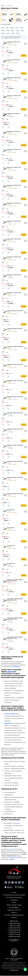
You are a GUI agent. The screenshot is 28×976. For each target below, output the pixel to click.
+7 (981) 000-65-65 (14, 936)
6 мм (3, 27)
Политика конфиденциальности (14, 915)
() (9, 713)
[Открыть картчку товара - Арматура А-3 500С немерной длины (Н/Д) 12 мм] (4, 600)
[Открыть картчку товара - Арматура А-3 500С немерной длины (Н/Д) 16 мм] (4, 639)
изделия (10, 671)
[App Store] (8, 887)
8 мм (7, 27)
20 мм (12, 30)
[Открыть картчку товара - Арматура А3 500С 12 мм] (4, 43)
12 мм (16, 27)
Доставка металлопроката (14, 897)
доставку (11, 849)
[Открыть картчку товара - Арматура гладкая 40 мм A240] (4, 495)
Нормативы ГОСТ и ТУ (14, 910)
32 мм (8, 33)
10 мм (12, 27)
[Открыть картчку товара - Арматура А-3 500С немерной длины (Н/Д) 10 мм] (4, 581)
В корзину (24, 55)
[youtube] (12, 882)
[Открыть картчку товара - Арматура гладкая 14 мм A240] (4, 381)
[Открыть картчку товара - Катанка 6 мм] (4, 511)
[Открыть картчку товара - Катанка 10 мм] (4, 547)
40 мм (18, 33)
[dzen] (19, 882)
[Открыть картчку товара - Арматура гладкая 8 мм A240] (4, 330)
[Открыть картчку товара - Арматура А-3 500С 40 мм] (4, 294)
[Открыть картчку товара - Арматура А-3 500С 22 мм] (4, 204)
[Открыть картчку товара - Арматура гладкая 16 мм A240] (4, 398)
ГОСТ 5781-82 (16, 666)
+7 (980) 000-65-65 (14, 923)
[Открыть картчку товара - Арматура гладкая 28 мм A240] (4, 478)
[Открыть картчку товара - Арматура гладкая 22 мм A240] (4, 446)
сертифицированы (13, 857)
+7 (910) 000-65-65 (14, 928)
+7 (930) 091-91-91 (14, 932)
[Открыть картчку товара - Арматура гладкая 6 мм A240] (4, 312)
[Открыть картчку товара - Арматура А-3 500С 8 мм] (4, 79)
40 (17, 823)
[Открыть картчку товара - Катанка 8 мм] (4, 529)
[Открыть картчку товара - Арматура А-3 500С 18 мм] (4, 168)
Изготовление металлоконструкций (14, 895)
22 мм (17, 30)
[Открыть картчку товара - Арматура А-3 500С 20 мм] (4, 186)
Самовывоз (14, 900)
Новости (14, 912)
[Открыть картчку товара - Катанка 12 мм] (4, 564)
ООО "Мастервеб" (14, 970)
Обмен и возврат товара (14, 905)
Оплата (14, 902)
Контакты (14, 917)
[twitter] (9, 882)
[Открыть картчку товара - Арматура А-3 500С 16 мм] (4, 132)
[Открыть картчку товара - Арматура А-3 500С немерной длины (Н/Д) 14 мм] (4, 619)
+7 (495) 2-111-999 (14, 926)
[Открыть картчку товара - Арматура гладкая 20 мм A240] (4, 430)
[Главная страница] (14, 870)
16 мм (3, 30)
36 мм (13, 33)
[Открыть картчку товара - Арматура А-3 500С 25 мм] (4, 222)
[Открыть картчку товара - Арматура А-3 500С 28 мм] (4, 240)
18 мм (8, 30)
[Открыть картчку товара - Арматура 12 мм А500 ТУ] (4, 115)
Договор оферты (14, 907)
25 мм (22, 30)
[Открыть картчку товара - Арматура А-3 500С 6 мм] (4, 61)
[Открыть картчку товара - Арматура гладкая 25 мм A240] (4, 462)
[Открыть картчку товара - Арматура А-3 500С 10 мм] (4, 97)
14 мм (21, 27)
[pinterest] (5, 882)
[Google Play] (19, 887)
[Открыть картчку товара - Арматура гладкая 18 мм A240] (4, 414)
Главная (14, 892)
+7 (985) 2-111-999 (14, 934)
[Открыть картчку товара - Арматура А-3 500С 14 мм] (4, 150)
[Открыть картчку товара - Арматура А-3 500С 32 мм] (4, 258)
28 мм (3, 33)
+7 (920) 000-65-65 (14, 930)
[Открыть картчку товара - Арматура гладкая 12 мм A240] (4, 365)
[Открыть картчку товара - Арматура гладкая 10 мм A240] (4, 347)
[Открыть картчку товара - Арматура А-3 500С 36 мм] (4, 276)
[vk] (16, 882)
